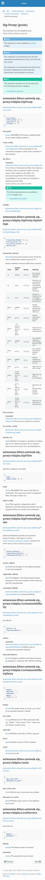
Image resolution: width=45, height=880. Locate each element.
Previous (9, 862)
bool (7, 441)
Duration (9, 257)
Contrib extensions (11, 14)
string (8, 135)
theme (24, 874)
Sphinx (13, 874)
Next (37, 862)
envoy (24, 3)
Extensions (30, 11)
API (8, 11)
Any (7, 504)
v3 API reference (17, 11)
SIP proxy (24, 14)
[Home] (3, 11)
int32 (8, 792)
